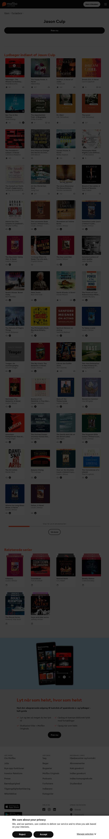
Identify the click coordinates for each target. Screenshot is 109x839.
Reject (22, 834)
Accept (43, 834)
